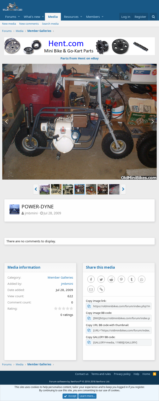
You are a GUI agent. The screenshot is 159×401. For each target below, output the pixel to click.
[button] (19, 17)
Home (146, 374)
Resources (71, 16)
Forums (10, 16)
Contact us (81, 374)
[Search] (153, 17)
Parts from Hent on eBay (79, 58)
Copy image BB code (98, 313)
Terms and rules (101, 374)
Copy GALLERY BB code (100, 337)
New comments (29, 23)
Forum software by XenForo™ (79, 381)
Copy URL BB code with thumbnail (107, 325)
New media (9, 23)
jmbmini (31, 213)
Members (93, 16)
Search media (50, 23)
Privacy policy (122, 374)
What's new (32, 16)
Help (136, 374)
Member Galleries (60, 277)
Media (53, 16)
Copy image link (96, 301)
